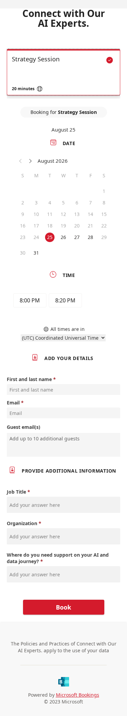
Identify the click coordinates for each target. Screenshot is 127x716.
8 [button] (104, 202)
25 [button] (49, 237)
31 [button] (36, 253)
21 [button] (90, 225)
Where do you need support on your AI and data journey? (58, 558)
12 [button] (63, 214)
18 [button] (49, 225)
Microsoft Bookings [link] (77, 695)
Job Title (16, 492)
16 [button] (22, 225)
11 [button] (49, 214)
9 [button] (22, 214)
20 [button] (77, 225)
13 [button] (77, 214)
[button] (20, 160)
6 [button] (77, 202)
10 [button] (36, 214)
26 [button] (63, 237)
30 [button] (22, 253)
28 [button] (90, 237)
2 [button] (22, 202)
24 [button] (36, 237)
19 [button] (63, 225)
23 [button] (22, 237)
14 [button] (90, 214)
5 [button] (63, 202)
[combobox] (64, 438)
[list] (63, 74)
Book (63, 607)
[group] (64, 301)
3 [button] (36, 202)
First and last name (29, 379)
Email (13, 402)
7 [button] (90, 202)
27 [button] (77, 237)
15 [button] (104, 214)
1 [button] (104, 191)
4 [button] (49, 202)
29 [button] (104, 237)
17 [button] (36, 225)
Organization (22, 523)
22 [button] (104, 225)
